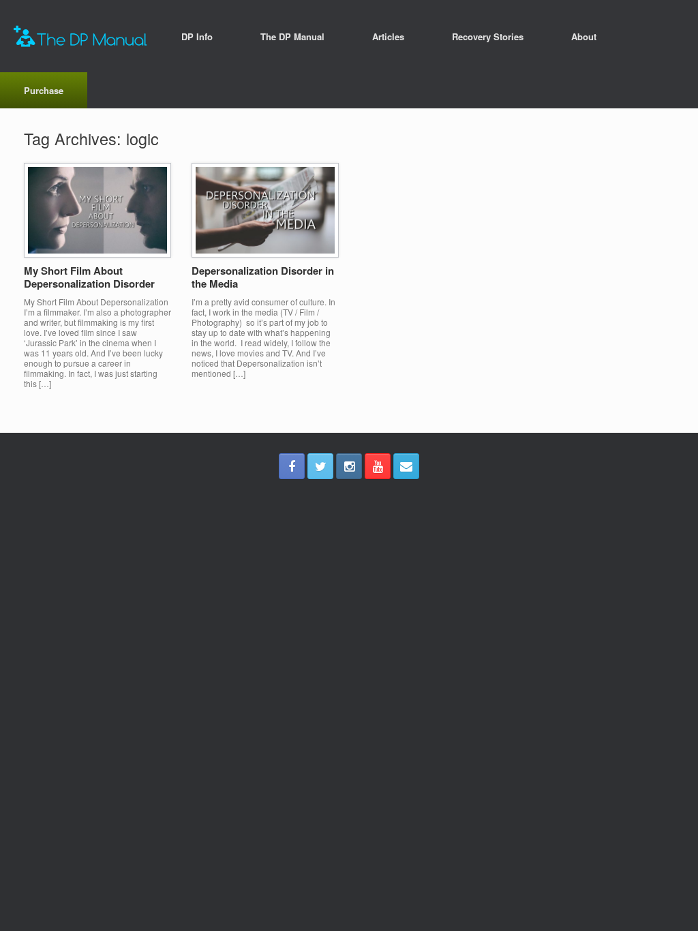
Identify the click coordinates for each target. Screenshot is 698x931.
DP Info (197, 36)
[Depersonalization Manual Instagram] (349, 466)
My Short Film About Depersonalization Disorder (89, 277)
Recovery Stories (488, 36)
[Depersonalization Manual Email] (406, 466)
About (583, 36)
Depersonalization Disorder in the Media (263, 277)
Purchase (43, 90)
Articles (388, 36)
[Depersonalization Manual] (80, 36)
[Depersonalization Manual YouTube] (378, 466)
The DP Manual (292, 36)
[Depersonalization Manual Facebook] (292, 466)
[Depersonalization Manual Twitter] (320, 466)
